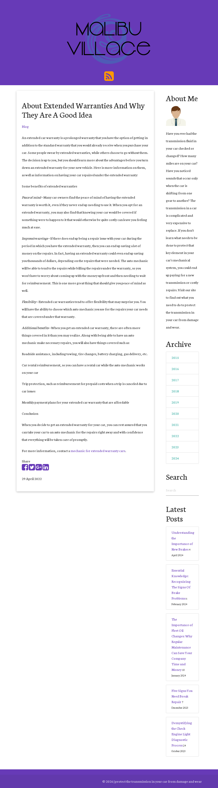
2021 (175, 424)
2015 (175, 357)
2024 (175, 458)
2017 (175, 379)
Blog (25, 126)
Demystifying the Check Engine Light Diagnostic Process (181, 733)
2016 (175, 368)
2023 (175, 447)
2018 (175, 391)
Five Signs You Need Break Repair (181, 696)
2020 (175, 413)
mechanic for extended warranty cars (97, 450)
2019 (175, 402)
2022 (175, 435)
